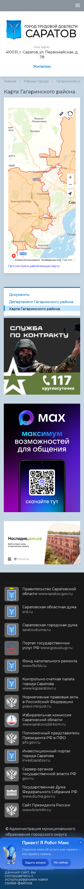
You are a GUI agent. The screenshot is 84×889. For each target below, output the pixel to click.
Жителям (42, 66)
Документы (19, 294)
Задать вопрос (35, 862)
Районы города (36, 81)
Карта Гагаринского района (34, 309)
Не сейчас (61, 862)
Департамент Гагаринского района (41, 302)
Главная (10, 81)
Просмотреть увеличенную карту (34, 266)
